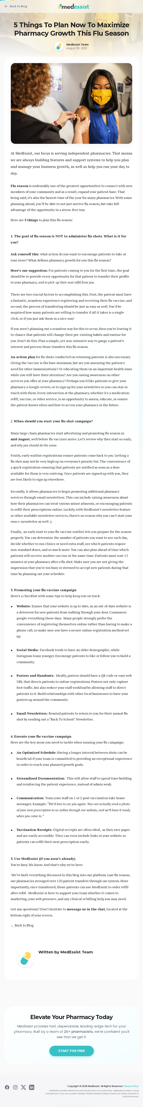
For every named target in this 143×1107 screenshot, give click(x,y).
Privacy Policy (131, 1086)
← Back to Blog (22, 925)
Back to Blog (18, 6)
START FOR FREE (71, 1051)
